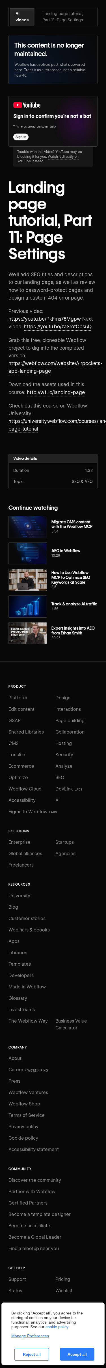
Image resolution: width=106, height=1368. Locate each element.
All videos (22, 16)
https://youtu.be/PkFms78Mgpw (44, 319)
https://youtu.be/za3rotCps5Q (58, 326)
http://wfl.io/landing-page (56, 392)
